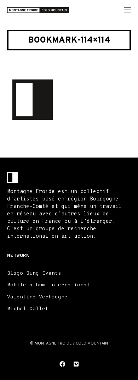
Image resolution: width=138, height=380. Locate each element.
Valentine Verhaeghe (37, 297)
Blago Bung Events (34, 273)
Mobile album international (48, 285)
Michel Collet (27, 309)
